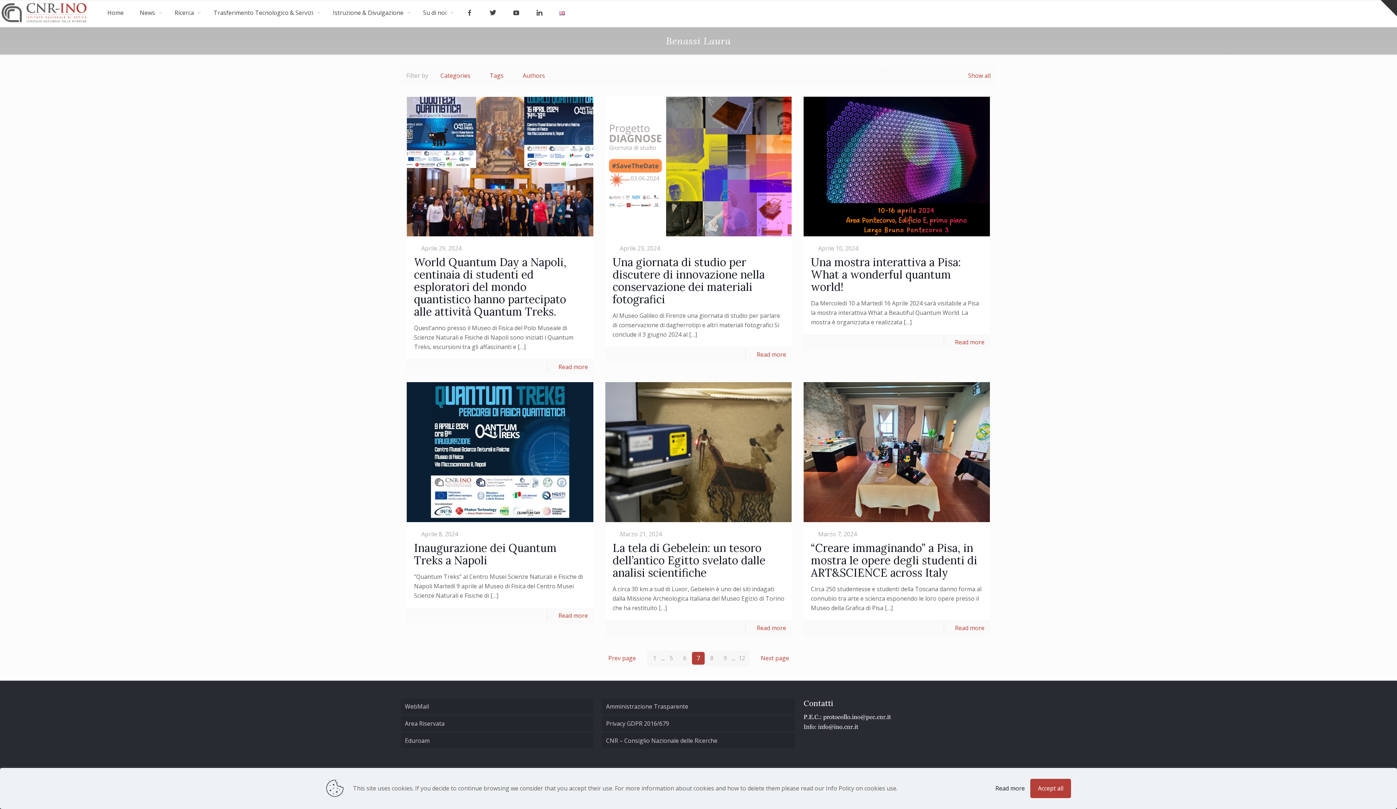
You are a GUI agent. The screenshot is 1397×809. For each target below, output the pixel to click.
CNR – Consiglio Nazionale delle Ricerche (661, 741)
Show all (979, 76)
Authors (534, 76)
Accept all (1050, 788)
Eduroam (417, 741)
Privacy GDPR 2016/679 (637, 724)
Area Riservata (425, 724)
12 (742, 658)
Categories (455, 76)
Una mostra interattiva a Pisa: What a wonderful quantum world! (886, 274)
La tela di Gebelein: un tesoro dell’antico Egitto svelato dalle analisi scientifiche (689, 560)
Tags (497, 76)
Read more (573, 367)
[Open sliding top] (1389, 8)
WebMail (417, 706)
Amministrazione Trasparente (647, 706)
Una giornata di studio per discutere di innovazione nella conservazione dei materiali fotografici (689, 280)
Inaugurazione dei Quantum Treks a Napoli (485, 554)
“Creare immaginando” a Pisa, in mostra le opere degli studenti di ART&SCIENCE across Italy (894, 560)
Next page (775, 658)
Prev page (622, 658)
